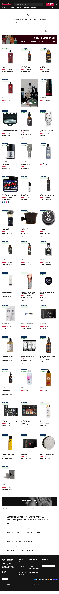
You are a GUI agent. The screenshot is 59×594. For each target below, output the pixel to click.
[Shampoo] (48, 377)
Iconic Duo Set (24, 454)
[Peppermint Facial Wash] (10, 344)
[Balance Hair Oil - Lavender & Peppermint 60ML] (10, 377)
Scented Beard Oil (25, 67)
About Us (21, 561)
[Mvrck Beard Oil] (29, 184)
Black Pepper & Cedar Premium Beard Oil (47, 357)
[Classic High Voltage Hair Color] (10, 184)
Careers (51, 0)
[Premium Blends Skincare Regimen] (10, 410)
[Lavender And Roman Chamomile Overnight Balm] (10, 151)
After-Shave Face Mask (7, 325)
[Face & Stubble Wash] (10, 280)
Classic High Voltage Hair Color (9, 195)
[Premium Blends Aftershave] (48, 249)
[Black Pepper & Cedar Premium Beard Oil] (48, 344)
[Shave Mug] (29, 218)
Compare (41, 31)
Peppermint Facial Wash (7, 356)
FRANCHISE (27, 7)
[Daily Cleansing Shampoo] (10, 56)
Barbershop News (22, 572)
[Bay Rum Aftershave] (48, 56)
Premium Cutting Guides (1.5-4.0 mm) (10, 131)
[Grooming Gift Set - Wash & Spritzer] (29, 410)
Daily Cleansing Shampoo (8, 67)
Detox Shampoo (6, 99)
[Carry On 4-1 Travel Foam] (10, 443)
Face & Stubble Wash (7, 292)
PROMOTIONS (33, 7)
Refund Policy (40, 584)
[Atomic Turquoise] (4, 202)
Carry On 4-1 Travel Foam (8, 454)
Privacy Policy (34, 584)
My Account (31, 566)
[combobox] (28, 4)
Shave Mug (23, 229)
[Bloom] (10, 474)
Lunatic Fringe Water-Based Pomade (47, 293)
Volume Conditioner (26, 389)
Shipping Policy (47, 584)
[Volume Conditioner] (29, 377)
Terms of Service (54, 584)
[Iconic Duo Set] (29, 443)
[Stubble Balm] (48, 87)
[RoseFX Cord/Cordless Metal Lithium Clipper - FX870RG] (29, 280)
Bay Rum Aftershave (45, 67)
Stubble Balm (43, 99)
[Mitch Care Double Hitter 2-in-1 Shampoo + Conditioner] (29, 151)
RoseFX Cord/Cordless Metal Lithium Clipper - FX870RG (28, 293)
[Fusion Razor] (29, 313)
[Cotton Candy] (6, 202)
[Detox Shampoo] (10, 87)
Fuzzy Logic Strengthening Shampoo (46, 131)
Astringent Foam (44, 163)
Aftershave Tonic (6, 261)
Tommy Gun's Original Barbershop (10, 584)
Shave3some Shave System (27, 356)
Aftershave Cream (25, 130)
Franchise (21, 564)
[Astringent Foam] (48, 151)
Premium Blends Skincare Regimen (10, 421)
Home (3, 10)
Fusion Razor (24, 325)
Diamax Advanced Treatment (47, 421)
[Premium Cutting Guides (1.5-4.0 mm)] (10, 118)
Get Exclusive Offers (49, 565)
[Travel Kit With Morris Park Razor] (48, 313)
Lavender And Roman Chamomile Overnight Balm (10, 164)
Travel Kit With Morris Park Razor (48, 325)
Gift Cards (31, 564)
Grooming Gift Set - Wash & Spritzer (27, 422)
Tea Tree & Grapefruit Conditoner (48, 195)
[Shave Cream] (29, 249)
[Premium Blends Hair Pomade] (48, 443)
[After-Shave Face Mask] (10, 313)
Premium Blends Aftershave (47, 261)
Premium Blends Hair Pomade (47, 454)
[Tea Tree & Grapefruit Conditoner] (48, 184)
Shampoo (42, 389)
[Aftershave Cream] (29, 118)
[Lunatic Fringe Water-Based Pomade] (48, 280)
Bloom (3, 485)
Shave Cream (24, 261)
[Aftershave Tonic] (10, 249)
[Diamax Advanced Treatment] (48, 410)
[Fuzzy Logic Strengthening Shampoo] (48, 118)
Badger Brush (5, 229)
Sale (5, 10)
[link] (13, 508)
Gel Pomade (43, 229)
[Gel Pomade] (48, 218)
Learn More (15, 0)
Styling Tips (21, 574)
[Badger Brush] (10, 218)
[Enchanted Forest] (8, 202)
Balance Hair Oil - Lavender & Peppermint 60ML (9, 390)
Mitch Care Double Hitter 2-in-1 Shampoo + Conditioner (28, 164)
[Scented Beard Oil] (29, 56)
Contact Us (31, 561)
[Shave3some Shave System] (29, 344)
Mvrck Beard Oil (24, 195)
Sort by (11, 31)
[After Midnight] (2, 202)
